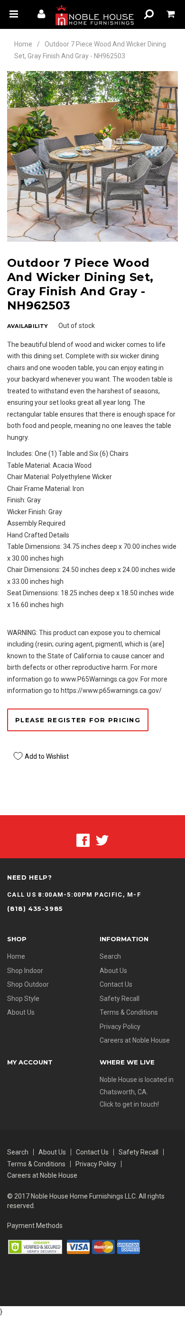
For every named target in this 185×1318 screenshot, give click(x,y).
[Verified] (35, 1246)
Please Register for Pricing (77, 720)
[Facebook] (83, 840)
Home (23, 44)
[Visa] (78, 1246)
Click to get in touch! (129, 1104)
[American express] (128, 1246)
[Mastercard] (103, 1246)
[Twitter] (102, 840)
